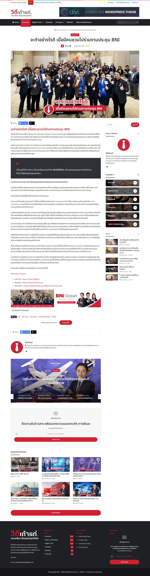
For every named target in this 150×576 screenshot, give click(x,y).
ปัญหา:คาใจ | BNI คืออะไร (19, 474)
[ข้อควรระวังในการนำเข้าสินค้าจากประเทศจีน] (56, 489)
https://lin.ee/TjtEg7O (30, 279)
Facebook (135, 2)
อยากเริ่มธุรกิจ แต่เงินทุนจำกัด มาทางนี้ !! (129, 241)
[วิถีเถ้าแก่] (21, 13)
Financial (49, 22)
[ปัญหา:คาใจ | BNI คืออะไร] (25, 464)
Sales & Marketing (83, 22)
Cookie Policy (83, 540)
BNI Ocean (25, 317)
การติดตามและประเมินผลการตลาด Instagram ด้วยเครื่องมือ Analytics (54, 2)
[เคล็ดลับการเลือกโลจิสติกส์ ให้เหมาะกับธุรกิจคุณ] (87, 489)
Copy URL (65, 322)
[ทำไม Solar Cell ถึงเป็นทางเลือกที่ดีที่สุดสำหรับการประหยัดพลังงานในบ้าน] (25, 489)
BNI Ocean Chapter (18, 274)
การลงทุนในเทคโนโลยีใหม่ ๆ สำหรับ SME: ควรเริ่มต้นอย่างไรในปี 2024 (55, 475)
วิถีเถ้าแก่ (67, 46)
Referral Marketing (44, 317)
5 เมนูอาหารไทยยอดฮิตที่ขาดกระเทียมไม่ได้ (128, 276)
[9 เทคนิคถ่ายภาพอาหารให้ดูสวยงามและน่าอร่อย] (112, 261)
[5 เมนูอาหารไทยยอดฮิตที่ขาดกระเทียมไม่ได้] (112, 277)
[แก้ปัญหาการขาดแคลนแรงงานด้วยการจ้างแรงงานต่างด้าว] (87, 464)
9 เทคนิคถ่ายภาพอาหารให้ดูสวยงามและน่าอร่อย (128, 260)
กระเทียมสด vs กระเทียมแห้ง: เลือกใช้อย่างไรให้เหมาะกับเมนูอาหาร (129, 250)
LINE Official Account (123, 2)
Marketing (34, 317)
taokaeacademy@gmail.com (24, 562)
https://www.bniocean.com (32, 282)
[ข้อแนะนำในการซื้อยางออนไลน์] (112, 269)
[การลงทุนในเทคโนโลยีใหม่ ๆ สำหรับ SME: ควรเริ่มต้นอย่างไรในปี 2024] (56, 464)
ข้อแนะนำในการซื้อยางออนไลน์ (126, 268)
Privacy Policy (83, 547)
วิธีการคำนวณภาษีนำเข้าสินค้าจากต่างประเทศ (56, 381)
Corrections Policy (85, 544)
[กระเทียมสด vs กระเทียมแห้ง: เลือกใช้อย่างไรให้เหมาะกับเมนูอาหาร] (112, 250)
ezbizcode (98, 572)
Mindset (70, 22)
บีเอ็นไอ (54, 317)
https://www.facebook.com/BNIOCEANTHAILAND (42, 286)
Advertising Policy (84, 536)
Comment (55, 512)
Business (25, 22)
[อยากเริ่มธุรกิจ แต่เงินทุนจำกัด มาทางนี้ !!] (112, 242)
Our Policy (110, 2)
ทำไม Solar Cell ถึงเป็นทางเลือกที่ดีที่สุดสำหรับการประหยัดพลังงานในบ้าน (24, 500)
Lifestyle (58, 22)
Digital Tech (36, 22)
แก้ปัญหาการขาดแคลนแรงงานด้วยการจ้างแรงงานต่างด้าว (87, 475)
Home (16, 22)
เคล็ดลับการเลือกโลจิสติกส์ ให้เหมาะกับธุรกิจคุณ (85, 500)
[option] (56, 381)
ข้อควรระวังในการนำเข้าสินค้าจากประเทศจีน (55, 500)
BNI (35, 134)
